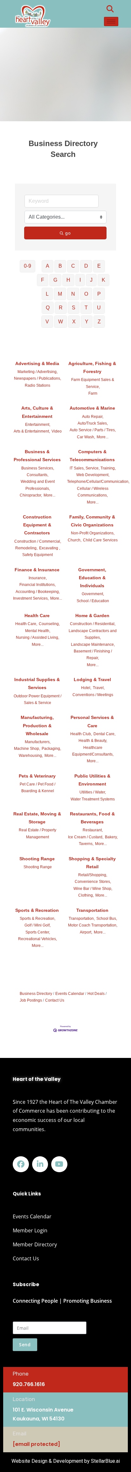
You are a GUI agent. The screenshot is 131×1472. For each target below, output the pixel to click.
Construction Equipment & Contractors (37, 524)
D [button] (86, 266)
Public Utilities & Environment (92, 779)
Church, (74, 540)
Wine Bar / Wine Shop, (92, 888)
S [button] (73, 307)
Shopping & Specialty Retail (92, 862)
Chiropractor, (31, 495)
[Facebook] (21, 1164)
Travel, (99, 688)
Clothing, (86, 895)
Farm (92, 393)
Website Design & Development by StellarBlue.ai (65, 1461)
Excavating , (49, 548)
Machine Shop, (27, 748)
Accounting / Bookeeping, (38, 591)
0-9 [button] (27, 266)
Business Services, (37, 468)
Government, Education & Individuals (92, 577)
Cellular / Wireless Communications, (92, 491)
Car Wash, (86, 437)
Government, (93, 594)
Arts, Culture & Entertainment (37, 412)
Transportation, (82, 918)
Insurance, (38, 578)
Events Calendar (69, 993)
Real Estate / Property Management (37, 833)
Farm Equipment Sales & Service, (92, 383)
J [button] (91, 280)
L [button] (47, 294)
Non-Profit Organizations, (92, 533)
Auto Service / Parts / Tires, (93, 430)
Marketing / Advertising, (37, 372)
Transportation (92, 910)
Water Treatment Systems (93, 799)
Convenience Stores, (93, 881)
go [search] (68, 233)
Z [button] (99, 321)
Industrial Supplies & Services (37, 683)
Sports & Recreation (37, 910)
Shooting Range (37, 858)
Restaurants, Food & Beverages (92, 817)
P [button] (99, 294)
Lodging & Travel (92, 679)
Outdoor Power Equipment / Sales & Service (37, 699)
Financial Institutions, (37, 584)
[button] (110, 9)
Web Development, (92, 475)
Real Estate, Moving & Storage (37, 817)
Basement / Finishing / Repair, (93, 654)
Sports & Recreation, (37, 918)
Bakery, (111, 837)
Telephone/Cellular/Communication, (98, 481)
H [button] (68, 280)
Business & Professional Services (37, 455)
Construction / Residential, (92, 624)
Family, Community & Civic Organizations (92, 520)
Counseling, (49, 624)
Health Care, (26, 624)
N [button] (73, 294)
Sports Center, (37, 932)
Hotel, (86, 688)
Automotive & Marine (92, 408)
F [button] (42, 280)
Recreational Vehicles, (37, 939)
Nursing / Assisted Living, (37, 637)
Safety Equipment (37, 555)
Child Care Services (100, 540)
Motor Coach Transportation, (92, 925)
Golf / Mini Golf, (37, 925)
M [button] (60, 294)
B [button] (60, 266)
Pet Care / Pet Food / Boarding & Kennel (37, 787)
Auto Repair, (92, 416)
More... (102, 437)
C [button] (73, 266)
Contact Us (54, 1000)
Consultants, (37, 475)
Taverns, (86, 844)
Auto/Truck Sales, (93, 423)
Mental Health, (37, 631)
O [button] (86, 294)
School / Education (93, 601)
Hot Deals (96, 993)
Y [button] (86, 321)
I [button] (80, 280)
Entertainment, (37, 424)
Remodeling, (26, 548)
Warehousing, (31, 755)
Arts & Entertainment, (32, 431)
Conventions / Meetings (92, 695)
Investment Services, (31, 598)
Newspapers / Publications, (37, 378)
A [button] (47, 266)
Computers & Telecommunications (92, 455)
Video (57, 431)
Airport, (86, 932)
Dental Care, (104, 734)
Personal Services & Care (92, 721)
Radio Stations (37, 385)
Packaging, (51, 748)
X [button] (74, 321)
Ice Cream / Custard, (85, 837)
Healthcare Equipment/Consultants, (93, 751)
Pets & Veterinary (37, 775)
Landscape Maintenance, (93, 644)
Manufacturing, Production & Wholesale (37, 725)
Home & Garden (92, 615)
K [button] (103, 280)
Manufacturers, (38, 742)
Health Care (37, 615)
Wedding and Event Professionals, (38, 484)
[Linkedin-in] (40, 1164)
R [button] (61, 307)
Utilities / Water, (92, 792)
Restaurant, (93, 830)
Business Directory (36, 993)
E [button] (99, 266)
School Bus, (106, 918)
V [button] (47, 321)
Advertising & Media (37, 363)
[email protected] (36, 1444)
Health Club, (81, 734)
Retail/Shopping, (92, 875)
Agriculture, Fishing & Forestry (92, 367)
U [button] (99, 307)
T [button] (86, 307)
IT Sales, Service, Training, (93, 468)
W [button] (60, 321)
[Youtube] (59, 1164)
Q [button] (48, 307)
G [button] (55, 280)
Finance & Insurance (37, 569)
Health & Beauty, (93, 740)
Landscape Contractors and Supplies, (93, 634)
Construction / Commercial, (37, 541)
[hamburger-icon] (111, 21)
